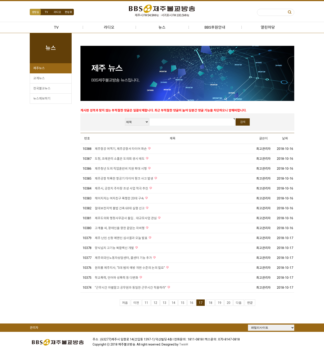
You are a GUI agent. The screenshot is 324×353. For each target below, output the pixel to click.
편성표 (68, 12)
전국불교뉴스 (41, 88)
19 (219, 303)
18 (210, 303)
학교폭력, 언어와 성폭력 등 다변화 (117, 277)
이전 (136, 303)
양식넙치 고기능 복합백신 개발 (115, 248)
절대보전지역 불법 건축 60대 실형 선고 (120, 208)
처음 (125, 303)
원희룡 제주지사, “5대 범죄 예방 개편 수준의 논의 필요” (130, 267)
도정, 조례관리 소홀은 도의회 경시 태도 (120, 158)
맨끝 (250, 303)
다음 (239, 303)
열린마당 (268, 27)
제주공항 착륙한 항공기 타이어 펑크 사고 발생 (124, 178)
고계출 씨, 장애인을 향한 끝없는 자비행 (120, 228)
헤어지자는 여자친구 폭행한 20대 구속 (120, 198)
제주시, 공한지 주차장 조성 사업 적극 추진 (122, 188)
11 (146, 303)
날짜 (285, 138)
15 (182, 303)
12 (155, 303)
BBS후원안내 (215, 27)
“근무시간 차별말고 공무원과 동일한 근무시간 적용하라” (131, 287)
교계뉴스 (39, 78)
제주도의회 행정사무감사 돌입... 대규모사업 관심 (126, 218)
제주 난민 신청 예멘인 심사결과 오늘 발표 (121, 238)
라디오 (57, 12)
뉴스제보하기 (41, 98)
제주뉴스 (39, 68)
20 (228, 303)
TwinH (183, 344)
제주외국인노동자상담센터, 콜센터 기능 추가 (124, 258)
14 (173, 303)
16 (191, 303)
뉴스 (162, 27)
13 (164, 303)
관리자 (34, 327)
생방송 (35, 12)
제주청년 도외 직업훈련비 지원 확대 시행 (121, 168)
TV (46, 12)
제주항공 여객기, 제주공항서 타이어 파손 (121, 148)
